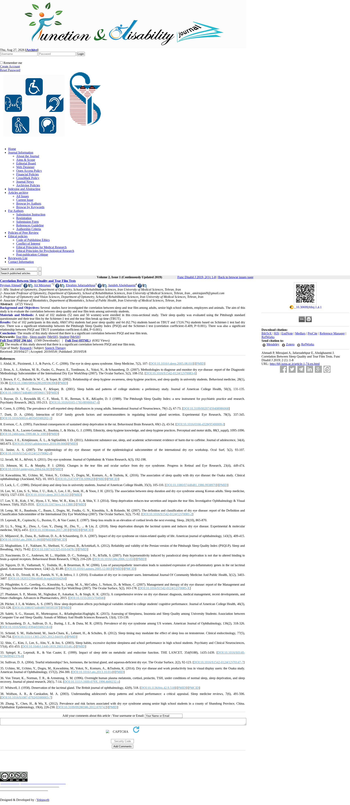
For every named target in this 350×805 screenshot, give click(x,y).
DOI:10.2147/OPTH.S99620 (75, 479)
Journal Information (20, 152)
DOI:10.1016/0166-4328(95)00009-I (200, 424)
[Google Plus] (318, 369)
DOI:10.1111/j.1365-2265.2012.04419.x (39, 636)
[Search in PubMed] (30, 286)
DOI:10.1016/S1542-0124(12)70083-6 (170, 373)
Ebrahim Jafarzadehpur (80, 285)
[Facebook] (283, 369)
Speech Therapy (55, 348)
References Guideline (30, 225)
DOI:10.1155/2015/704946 (86, 598)
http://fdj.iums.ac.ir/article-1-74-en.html (295, 363)
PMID (200, 363)
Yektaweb (42, 800)
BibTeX (266, 333)
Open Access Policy (29, 170)
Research (26, 348)
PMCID (113, 479)
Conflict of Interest (28, 243)
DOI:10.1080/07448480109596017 (24, 392)
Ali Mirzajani (42, 285)
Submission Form (27, 221)
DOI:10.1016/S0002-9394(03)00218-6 (26, 627)
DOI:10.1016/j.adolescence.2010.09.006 (40, 443)
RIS (276, 333)
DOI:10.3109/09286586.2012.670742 (81, 707)
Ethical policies (18, 236)
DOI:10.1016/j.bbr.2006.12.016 (114, 559)
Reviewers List (17, 258)
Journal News (25, 181)
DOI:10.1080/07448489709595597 (36, 607)
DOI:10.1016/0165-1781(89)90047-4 (74, 402)
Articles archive (18, 192)
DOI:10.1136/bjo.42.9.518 (158, 687)
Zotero (290, 344)
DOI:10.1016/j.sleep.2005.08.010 (171, 363)
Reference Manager (332, 333)
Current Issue (24, 200)
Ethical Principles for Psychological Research (45, 251)
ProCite (312, 333)
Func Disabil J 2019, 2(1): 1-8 (196, 277)
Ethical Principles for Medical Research (41, 247)
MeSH (52, 337)
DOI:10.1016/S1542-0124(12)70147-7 (218, 662)
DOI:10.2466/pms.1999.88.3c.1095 (24, 434)
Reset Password (10, 70)
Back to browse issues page (235, 277)
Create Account (10, 66)
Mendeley (273, 344)
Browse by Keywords (30, 207)
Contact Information (21, 261)
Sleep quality (38, 337)
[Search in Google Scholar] (25, 286)
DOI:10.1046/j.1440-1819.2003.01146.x (48, 646)
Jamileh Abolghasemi (122, 285)
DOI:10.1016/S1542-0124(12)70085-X (164, 588)
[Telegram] (300, 369)
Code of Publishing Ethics (33, 240)
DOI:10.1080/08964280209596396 (33, 383)
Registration (24, 218)
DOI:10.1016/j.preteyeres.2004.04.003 (26, 469)
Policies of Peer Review (23, 232)
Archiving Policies (28, 185)
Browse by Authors (28, 203)
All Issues (22, 196)
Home (12, 149)
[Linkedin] (309, 369)
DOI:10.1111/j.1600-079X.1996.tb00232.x (91, 681)
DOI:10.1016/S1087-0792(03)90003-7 (26, 697)
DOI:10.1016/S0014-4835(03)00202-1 (26, 418)
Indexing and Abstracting (24, 189)
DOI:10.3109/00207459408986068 (206, 408)
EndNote (287, 333)
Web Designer (25, 167)
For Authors (15, 210)
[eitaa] (327, 369)
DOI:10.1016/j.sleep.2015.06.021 (48, 494)
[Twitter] (292, 369)
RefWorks (267, 337)
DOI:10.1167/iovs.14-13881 (56, 504)
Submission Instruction (30, 214)
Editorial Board (26, 163)
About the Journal (27, 156)
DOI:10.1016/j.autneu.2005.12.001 (88, 568)
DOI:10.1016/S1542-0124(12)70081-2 (167, 514)
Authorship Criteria (28, 229)
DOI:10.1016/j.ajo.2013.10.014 (92, 672)
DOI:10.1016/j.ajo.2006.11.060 (21, 539)
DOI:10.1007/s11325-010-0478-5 (54, 549)
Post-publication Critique (32, 254)
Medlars (300, 333)
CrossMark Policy (27, 178)
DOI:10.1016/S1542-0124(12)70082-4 (26, 453)
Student (64, 337)
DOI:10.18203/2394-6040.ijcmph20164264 (37, 578)
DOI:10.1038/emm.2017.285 (49, 530)
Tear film (21, 337)
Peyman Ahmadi (10, 285)
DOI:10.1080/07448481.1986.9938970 (191, 485)
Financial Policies (27, 174)
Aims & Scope (25, 159)
